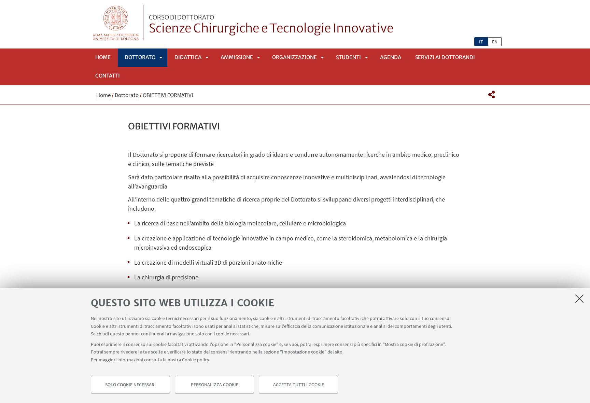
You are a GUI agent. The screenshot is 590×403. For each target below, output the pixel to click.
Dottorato (140, 57)
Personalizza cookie (214, 384)
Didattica (187, 57)
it (481, 42)
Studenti (348, 57)
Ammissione (237, 57)
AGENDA (390, 57)
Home (103, 57)
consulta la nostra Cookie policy (176, 359)
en (494, 42)
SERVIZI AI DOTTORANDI (445, 57)
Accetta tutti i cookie (298, 384)
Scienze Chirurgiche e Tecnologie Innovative (271, 25)
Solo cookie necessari (130, 384)
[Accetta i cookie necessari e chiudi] (579, 298)
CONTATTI (107, 75)
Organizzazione (294, 57)
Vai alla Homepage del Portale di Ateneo (115, 22)
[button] (491, 94)
